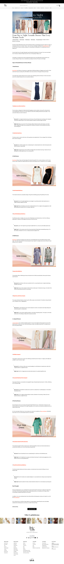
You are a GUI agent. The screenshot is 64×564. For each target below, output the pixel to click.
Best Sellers (5, 544)
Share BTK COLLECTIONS (26, 551)
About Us (24, 544)
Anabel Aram (15, 545)
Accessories (6, 552)
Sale (4, 545)
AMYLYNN (15, 544)
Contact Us (24, 545)
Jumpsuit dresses (15, 322)
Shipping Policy (44, 545)
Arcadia (15, 546)
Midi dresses (14, 239)
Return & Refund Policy (45, 544)
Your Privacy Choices (26, 552)
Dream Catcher (16, 550)
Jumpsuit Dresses (15, 39)
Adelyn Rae (15, 543)
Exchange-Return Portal (26, 550)
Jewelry (5, 549)
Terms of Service (44, 546)
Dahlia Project (16, 549)
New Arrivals (6, 543)
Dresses (5, 546)
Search (24, 543)
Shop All (24, 549)
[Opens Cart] (59, 5)
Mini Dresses (33, 39)
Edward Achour (16, 552)
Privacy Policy (44, 543)
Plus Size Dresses (39, 39)
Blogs (33, 546)
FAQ (23, 546)
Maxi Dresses (22, 39)
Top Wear (5, 550)
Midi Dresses (27, 39)
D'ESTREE (15, 551)
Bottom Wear (6, 551)
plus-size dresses (44, 411)
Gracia (15, 555)
